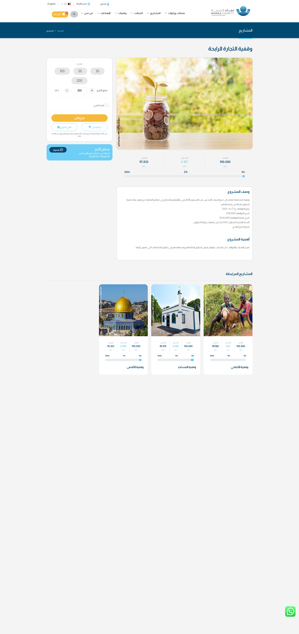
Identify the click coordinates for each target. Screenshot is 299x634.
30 (97, 71)
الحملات (138, 13)
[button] (66, 4)
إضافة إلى (96, 127)
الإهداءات (105, 13)
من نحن (88, 13)
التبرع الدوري (65, 127)
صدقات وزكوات (176, 13)
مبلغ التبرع (102, 90)
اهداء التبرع (99, 105)
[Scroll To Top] (293, 630)
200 (79, 80)
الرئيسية (60, 31)
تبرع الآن (79, 118)
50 (80, 71)
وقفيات (122, 13)
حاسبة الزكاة (81, 4)
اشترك (56, 150)
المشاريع (155, 13)
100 (62, 71)
